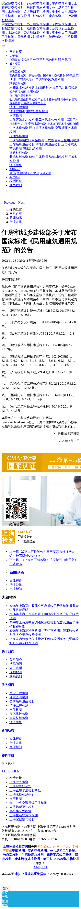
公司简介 (15, 659)
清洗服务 (15, 722)
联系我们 (15, 676)
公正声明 (15, 668)
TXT (44, 867)
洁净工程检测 (18, 705)
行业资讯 (15, 222)
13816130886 (10, 771)
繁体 (5, 888)
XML (37, 867)
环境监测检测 (18, 697)
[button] (9, 202)
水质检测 (15, 709)
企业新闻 (15, 589)
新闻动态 (15, 217)
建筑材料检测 (18, 718)
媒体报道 (15, 580)
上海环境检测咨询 (15, 846)
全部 (12, 67)
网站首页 (15, 51)
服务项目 (8, 684)
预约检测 (15, 672)
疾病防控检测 (18, 713)
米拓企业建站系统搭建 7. (32, 874)
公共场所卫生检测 (22, 701)
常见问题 (15, 663)
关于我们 (8, 651)
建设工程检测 (18, 693)
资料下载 (8, 755)
